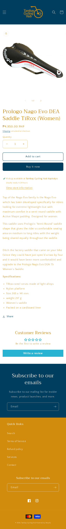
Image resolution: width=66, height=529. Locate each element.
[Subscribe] (55, 406)
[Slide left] (25, 101)
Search (11, 433)
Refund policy (15, 449)
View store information (19, 187)
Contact (11, 465)
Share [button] (10, 316)
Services (12, 457)
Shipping (6, 131)
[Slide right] (41, 101)
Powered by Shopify (43, 523)
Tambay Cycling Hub (28, 523)
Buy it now (33, 166)
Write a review (33, 353)
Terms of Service (16, 441)
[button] (4, 12)
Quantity (7, 137)
